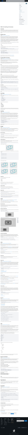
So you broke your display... (3, 271)
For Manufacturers (5, 424)
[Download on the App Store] (12, 420)
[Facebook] (19, 427)
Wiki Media (20, 10)
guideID (14, 283)
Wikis (9, 35)
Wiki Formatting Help (3, 304)
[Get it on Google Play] (12, 422)
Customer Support (2, 421)
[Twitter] (20, 427)
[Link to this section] (0, 34)
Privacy (8, 420)
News (4, 420)
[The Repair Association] (26, 427)
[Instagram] (21, 427)
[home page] (3, 0)
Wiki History (20, 11)
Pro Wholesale (5, 422)
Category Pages (4, 35)
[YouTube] (22, 427)
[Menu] (0, 0)
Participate (5, 421)
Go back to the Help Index (3, 411)
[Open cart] (25, 0)
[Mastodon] (23, 427)
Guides (6, 94)
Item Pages (7, 35)
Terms (8, 421)
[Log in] (27, 0)
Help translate (2, 427)
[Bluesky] (24, 427)
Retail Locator (5, 423)
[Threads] (25, 427)
